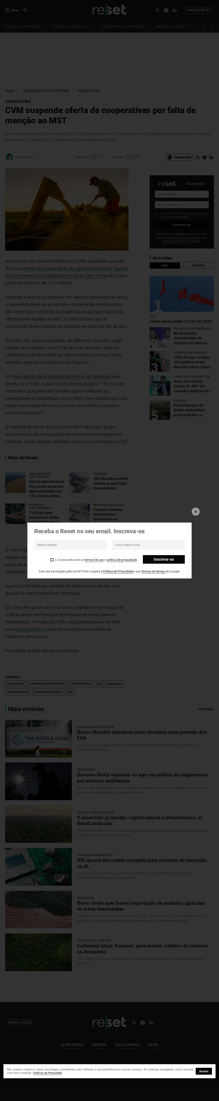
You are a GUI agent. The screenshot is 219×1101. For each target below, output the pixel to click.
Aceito (204, 1071)
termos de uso (94, 560)
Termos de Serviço (153, 571)
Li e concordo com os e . (96, 560)
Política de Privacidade (118, 571)
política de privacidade (122, 560)
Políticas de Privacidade (47, 1072)
